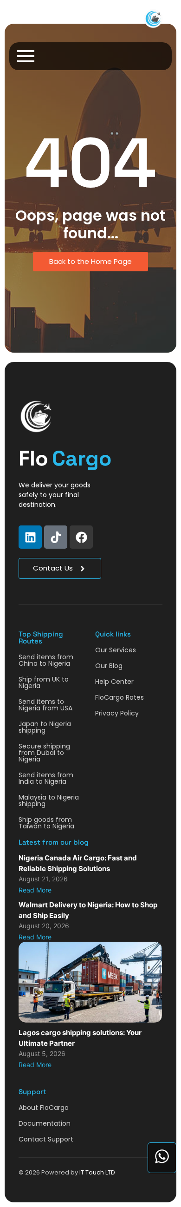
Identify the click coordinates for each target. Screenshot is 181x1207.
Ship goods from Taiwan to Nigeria (46, 823)
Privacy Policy (117, 713)
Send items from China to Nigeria (46, 660)
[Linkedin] (30, 537)
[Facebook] (81, 537)
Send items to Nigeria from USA (45, 705)
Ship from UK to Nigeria (44, 682)
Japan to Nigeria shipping (45, 727)
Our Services (115, 650)
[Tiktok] (55, 537)
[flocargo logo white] (36, 416)
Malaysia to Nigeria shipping (49, 800)
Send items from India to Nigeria (46, 778)
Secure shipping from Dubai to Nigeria (44, 752)
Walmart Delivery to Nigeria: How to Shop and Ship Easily (88, 910)
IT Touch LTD (97, 1172)
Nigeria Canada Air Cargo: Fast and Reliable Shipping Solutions (78, 863)
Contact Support (46, 1139)
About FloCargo (44, 1107)
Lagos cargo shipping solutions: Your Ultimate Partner (80, 1038)
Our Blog (109, 665)
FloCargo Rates (119, 697)
